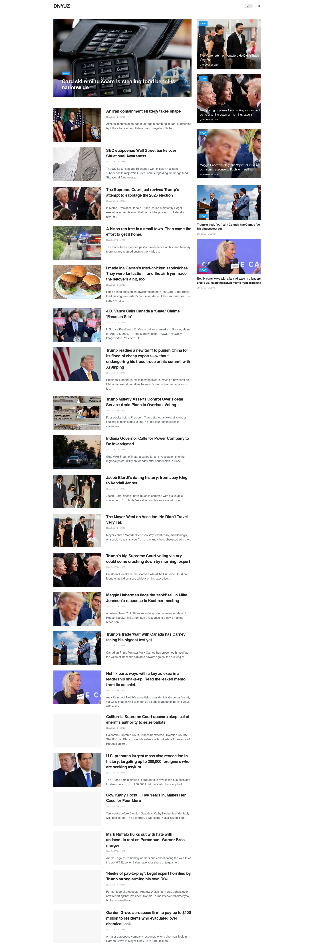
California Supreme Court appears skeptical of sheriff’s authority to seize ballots (147, 719)
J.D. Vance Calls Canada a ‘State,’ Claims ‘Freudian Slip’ (143, 313)
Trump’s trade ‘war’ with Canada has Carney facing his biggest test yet (146, 637)
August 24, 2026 (71, 94)
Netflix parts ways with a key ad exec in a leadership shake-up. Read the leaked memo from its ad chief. (146, 678)
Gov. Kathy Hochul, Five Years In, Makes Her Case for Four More (146, 797)
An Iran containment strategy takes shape (143, 111)
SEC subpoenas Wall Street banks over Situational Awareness (141, 153)
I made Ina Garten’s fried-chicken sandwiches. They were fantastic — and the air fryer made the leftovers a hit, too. (147, 273)
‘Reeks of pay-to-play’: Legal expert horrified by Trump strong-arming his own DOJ (148, 876)
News (66, 73)
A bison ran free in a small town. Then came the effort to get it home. (148, 231)
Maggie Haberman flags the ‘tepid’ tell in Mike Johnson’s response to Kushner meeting (146, 597)
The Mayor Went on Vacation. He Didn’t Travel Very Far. (147, 519)
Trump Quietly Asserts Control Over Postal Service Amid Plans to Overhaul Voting (144, 401)
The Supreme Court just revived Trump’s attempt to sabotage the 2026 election (142, 192)
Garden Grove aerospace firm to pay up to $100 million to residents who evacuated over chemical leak (148, 917)
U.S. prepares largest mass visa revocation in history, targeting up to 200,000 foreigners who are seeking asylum (147, 761)
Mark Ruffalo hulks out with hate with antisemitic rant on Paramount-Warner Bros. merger (146, 839)
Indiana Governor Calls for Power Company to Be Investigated (147, 441)
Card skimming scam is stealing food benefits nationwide (118, 84)
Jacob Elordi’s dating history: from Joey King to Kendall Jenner (146, 480)
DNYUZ (61, 6)
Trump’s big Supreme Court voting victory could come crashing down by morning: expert (148, 558)
